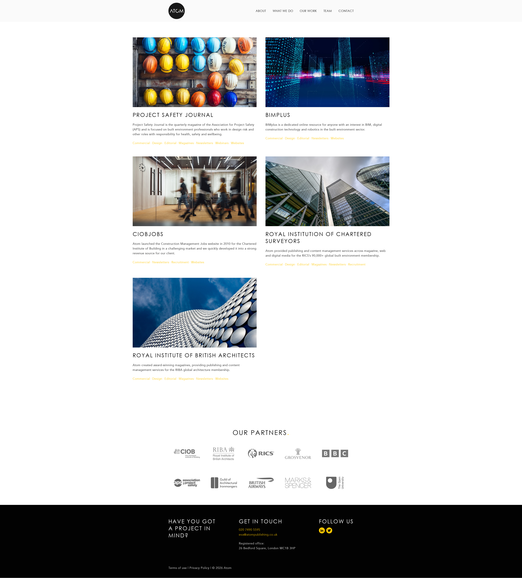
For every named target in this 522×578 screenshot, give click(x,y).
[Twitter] (329, 531)
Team (328, 11)
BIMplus (278, 114)
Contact (346, 11)
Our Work (308, 11)
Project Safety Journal (173, 114)
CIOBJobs (148, 234)
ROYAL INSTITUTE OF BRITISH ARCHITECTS (194, 355)
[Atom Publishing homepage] (176, 11)
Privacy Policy (199, 568)
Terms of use (177, 568)
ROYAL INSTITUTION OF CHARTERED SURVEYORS (318, 237)
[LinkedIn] (322, 531)
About (261, 11)
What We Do (283, 11)
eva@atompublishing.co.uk (258, 535)
